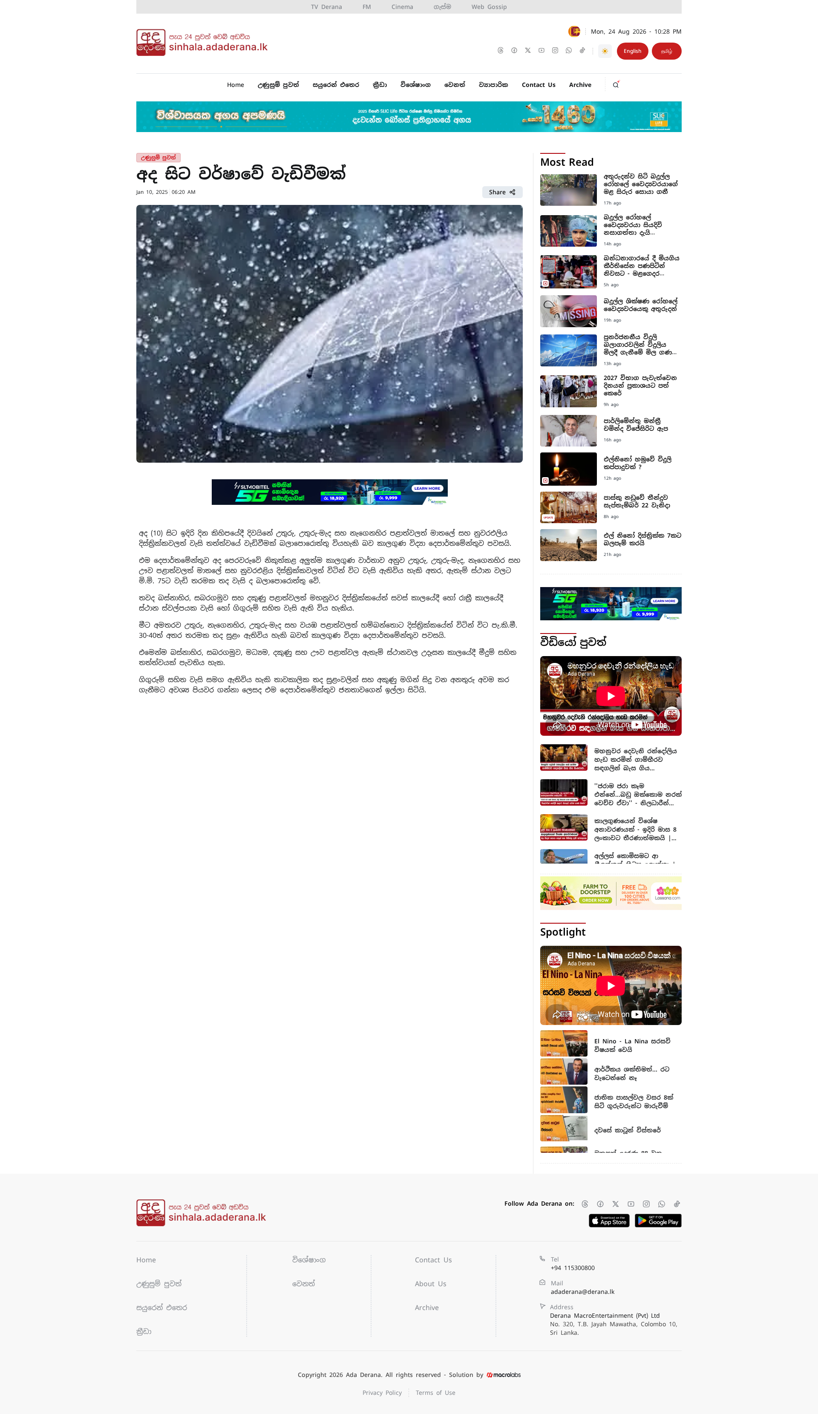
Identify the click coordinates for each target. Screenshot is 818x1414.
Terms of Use (435, 1393)
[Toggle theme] (605, 51)
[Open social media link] (501, 51)
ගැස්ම (442, 7)
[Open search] (618, 82)
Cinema (402, 7)
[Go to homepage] (204, 43)
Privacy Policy (382, 1393)
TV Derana (326, 7)
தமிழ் (666, 51)
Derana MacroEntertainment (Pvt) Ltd (613, 1324)
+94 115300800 (573, 1268)
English (633, 51)
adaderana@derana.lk (582, 1292)
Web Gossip (489, 7)
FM (367, 7)
